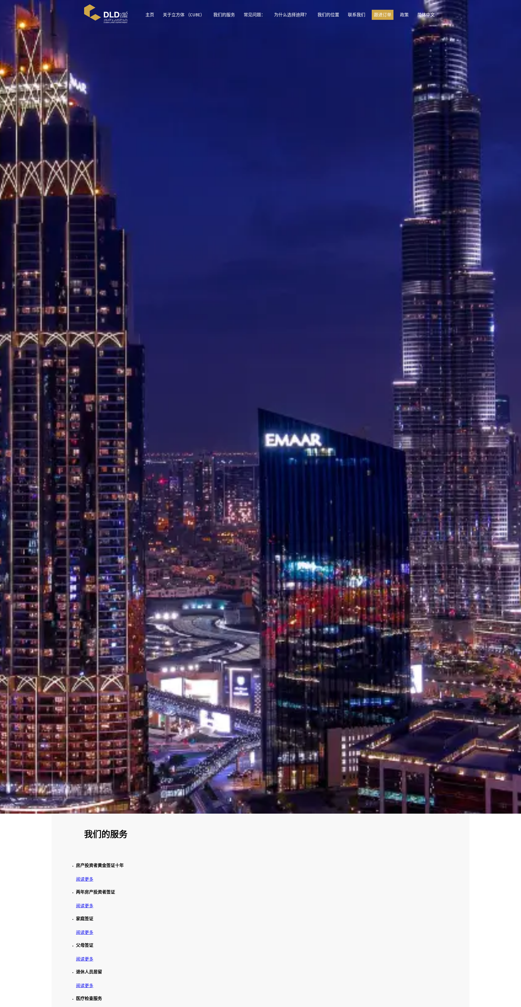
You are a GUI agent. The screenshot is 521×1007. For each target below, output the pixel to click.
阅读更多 (84, 880)
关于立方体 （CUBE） (184, 16)
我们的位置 (328, 16)
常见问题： (254, 16)
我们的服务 (224, 16)
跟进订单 (382, 16)
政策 (404, 16)
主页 (149, 16)
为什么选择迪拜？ (291, 16)
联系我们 (356, 16)
